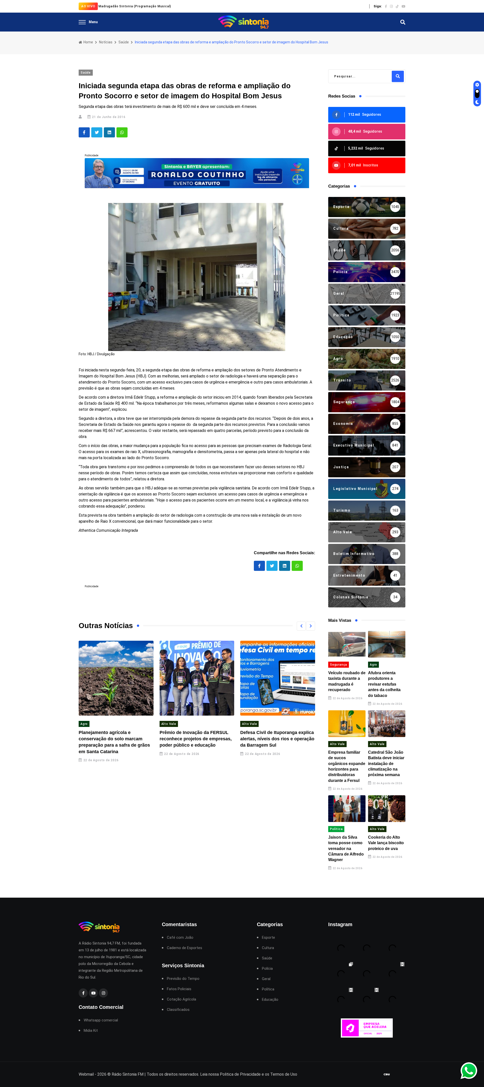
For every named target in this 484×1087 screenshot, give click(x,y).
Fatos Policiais (179, 989)
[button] (301, 626)
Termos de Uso (283, 1074)
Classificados (178, 1010)
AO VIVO (88, 6)
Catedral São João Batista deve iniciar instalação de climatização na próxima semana (386, 763)
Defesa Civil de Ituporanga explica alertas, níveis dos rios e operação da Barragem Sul (277, 739)
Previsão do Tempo (183, 979)
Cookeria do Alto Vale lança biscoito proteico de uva (386, 843)
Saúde (123, 42)
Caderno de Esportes (184, 948)
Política (336, 829)
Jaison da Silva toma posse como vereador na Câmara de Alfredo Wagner (346, 848)
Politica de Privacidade (240, 1074)
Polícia (267, 969)
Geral (266, 979)
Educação (270, 1000)
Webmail (86, 1074)
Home (88, 42)
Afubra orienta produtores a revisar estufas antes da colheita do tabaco (384, 684)
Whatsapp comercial (101, 1020)
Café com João (180, 937)
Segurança (338, 664)
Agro (84, 724)
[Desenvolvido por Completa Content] (387, 1074)
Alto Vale (168, 724)
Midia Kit (91, 1031)
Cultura (268, 948)
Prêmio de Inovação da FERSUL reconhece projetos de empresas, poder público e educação (196, 739)
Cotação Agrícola (181, 999)
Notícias (105, 42)
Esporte (268, 937)
